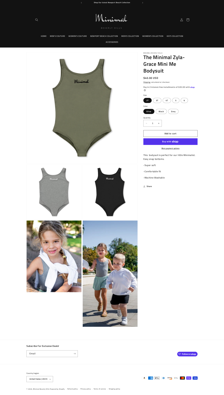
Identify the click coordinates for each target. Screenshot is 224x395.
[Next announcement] (143, 2)
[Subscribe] (74, 353)
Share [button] (149, 186)
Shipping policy (114, 389)
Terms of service (100, 389)
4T (167, 100)
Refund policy (72, 389)
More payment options (171, 148)
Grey (173, 111)
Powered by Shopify (57, 389)
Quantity (147, 117)
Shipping (146, 82)
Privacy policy (85, 389)
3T (157, 100)
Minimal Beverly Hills (41, 389)
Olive (148, 111)
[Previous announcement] (81, 2)
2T (147, 100)
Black (161, 111)
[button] (37, 20)
